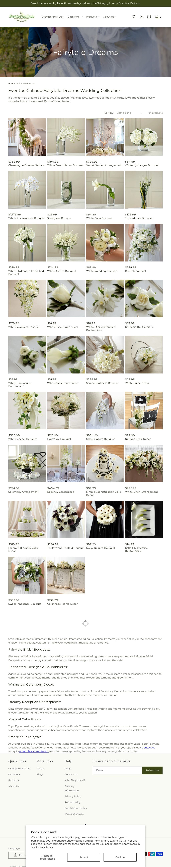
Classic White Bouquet (100, 438)
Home (11, 83)
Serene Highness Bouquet (102, 383)
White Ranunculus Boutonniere (20, 385)
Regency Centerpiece (60, 491)
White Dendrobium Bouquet (65, 165)
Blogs (39, 760)
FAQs (68, 754)
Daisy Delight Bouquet (100, 547)
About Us (13, 771)
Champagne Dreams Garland (26, 165)
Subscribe (152, 756)
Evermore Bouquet (59, 438)
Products (13, 765)
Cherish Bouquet (135, 271)
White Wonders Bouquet (24, 326)
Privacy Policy (44, 847)
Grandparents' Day (19, 754)
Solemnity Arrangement (23, 491)
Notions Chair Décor (138, 438)
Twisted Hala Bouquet (139, 218)
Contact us (148, 733)
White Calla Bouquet (99, 218)
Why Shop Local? (75, 765)
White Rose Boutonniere (62, 326)
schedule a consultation (34, 736)
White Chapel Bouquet (22, 438)
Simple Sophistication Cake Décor (103, 493)
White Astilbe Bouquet (61, 271)
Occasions (14, 760)
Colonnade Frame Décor (62, 603)
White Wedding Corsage (101, 271)
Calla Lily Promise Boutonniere (136, 549)
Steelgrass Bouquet (59, 218)
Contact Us (71, 760)
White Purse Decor (137, 383)
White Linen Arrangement (141, 491)
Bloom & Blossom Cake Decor (23, 549)
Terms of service (74, 799)
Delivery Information (72, 773)
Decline (120, 857)
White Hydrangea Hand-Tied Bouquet (26, 273)
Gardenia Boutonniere (139, 326)
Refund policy (73, 787)
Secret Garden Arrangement (104, 165)
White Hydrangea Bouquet (142, 165)
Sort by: (109, 112)
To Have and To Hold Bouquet (65, 547)
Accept (83, 857)
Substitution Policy (76, 793)
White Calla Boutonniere (62, 383)
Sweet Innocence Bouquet (24, 603)
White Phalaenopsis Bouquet (26, 218)
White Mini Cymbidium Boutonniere (101, 328)
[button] (74, 16)
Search (40, 754)
